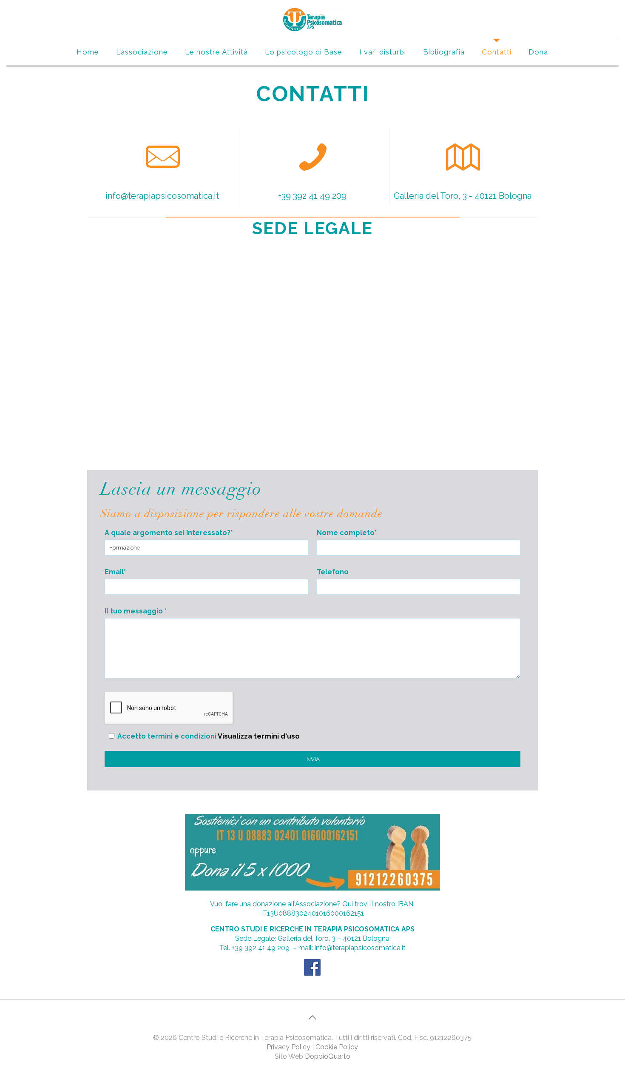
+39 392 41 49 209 (312, 195)
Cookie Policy (336, 1047)
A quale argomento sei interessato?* (169, 533)
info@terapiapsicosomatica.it (162, 195)
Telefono (333, 572)
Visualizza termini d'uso (259, 736)
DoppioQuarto (327, 1056)
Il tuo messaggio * (136, 611)
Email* (115, 572)
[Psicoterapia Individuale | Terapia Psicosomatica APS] (313, 19)
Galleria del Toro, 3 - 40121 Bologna (462, 195)
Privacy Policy (288, 1047)
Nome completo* (347, 533)
